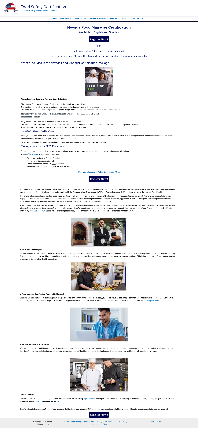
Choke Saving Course (124, 421)
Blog (105, 424)
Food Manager (76, 421)
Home (66, 421)
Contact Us (96, 424)
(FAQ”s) (99, 172)
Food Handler (89, 421)
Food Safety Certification (43, 7)
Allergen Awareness (105, 421)
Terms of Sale (155, 421)
